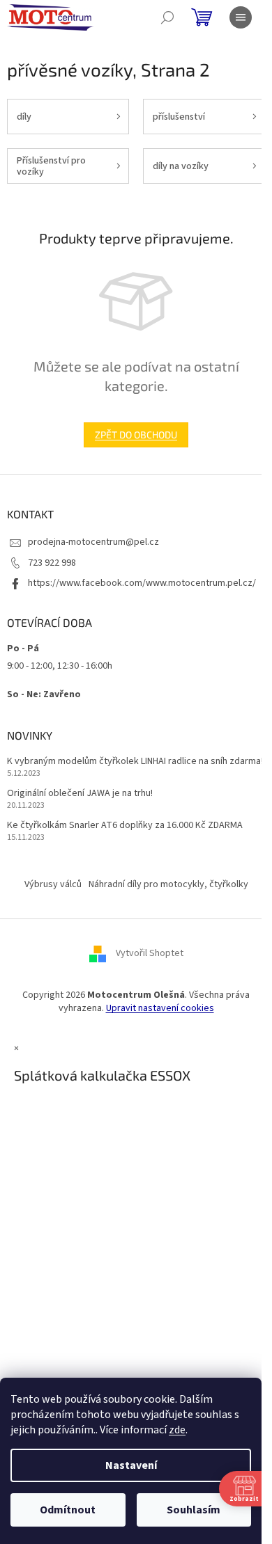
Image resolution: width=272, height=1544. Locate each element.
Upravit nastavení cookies (160, 1008)
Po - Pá (23, 648)
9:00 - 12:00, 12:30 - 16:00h (59, 666)
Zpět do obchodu (136, 434)
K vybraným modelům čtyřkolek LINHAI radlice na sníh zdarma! (135, 761)
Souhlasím (193, 1510)
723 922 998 (52, 563)
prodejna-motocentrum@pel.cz (93, 542)
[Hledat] (167, 17)
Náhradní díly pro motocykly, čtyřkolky (168, 884)
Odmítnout (68, 1510)
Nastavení (131, 1465)
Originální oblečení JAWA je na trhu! (80, 793)
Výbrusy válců (53, 884)
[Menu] (241, 17)
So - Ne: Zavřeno (44, 694)
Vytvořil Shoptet (149, 953)
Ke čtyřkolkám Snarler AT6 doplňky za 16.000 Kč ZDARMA (125, 825)
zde (177, 1430)
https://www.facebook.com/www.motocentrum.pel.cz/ (142, 583)
